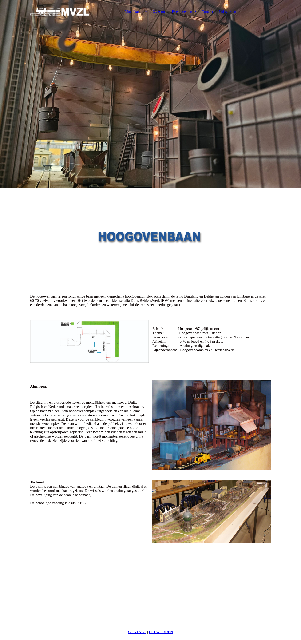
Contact (207, 12)
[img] (59, 12)
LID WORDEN (161, 632)
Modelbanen (134, 12)
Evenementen (182, 12)
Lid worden (227, 12)
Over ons (159, 12)
